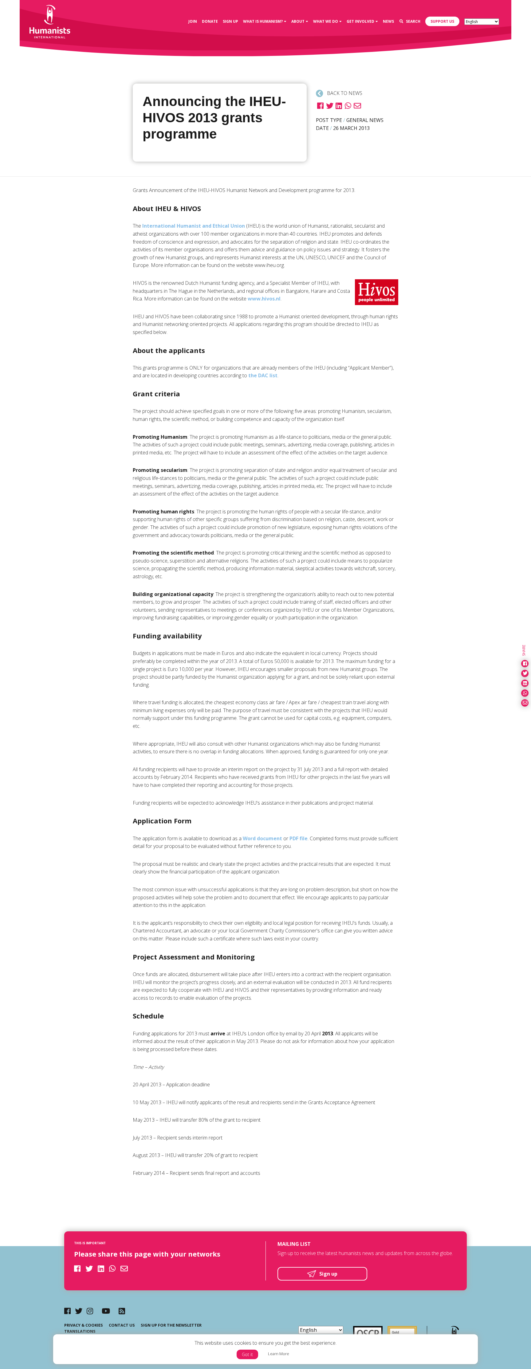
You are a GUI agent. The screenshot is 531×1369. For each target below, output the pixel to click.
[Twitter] (78, 1311)
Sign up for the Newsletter (171, 1325)
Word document (262, 838)
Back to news (344, 93)
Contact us (122, 1325)
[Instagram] (90, 1311)
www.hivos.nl (264, 298)
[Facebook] (67, 1311)
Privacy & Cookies (83, 1325)
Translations (80, 1331)
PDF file (298, 838)
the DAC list (262, 375)
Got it (247, 1354)
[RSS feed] (122, 1311)
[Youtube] (106, 1311)
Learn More (278, 1353)
